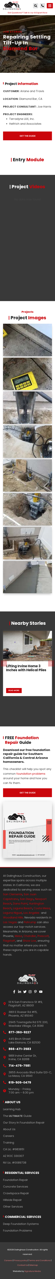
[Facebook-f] (14, 991)
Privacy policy (20, 1260)
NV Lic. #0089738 (14, 1162)
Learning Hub (12, 1109)
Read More (13, 690)
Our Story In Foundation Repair (24, 1122)
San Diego (26, 899)
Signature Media (32, 1271)
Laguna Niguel (12, 913)
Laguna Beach (22, 908)
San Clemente (12, 894)
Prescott (43, 936)
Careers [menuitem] (8, 1260)
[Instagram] (30, 991)
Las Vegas (10, 922)
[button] (35, 5)
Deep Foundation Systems (21, 1224)
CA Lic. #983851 (13, 1149)
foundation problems (30, 774)
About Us (12, 1102)
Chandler (30, 936)
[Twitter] (24, 991)
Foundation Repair (15, 1180)
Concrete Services (15, 1186)
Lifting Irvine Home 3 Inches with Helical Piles (26, 668)
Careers (8, 1136)
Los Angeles (32, 913)
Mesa (18, 936)
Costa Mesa (42, 908)
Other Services (13, 1206)
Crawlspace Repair (16, 1193)
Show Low (29, 941)
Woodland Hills (13, 917)
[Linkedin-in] (19, 991)
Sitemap (33, 1265)
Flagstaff (9, 941)
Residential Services (22, 1173)
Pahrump (30, 922)
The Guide (17, 1116)
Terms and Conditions (40, 1260)
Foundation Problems (17, 1230)
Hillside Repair (12, 1200)
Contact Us (22, 1265)
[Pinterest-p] (35, 991)
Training (8, 1142)
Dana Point (20, 903)
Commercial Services (23, 1217)
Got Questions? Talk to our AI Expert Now (27, 12)
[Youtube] (40, 991)
